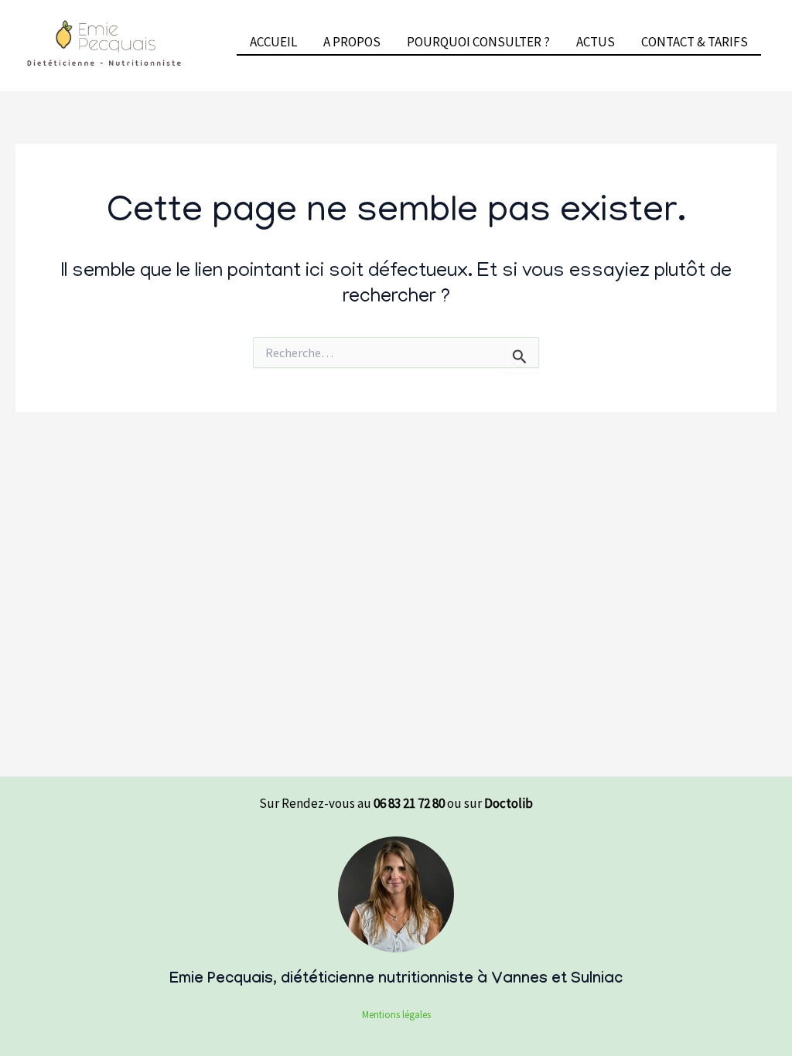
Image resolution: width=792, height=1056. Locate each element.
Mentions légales (396, 1014)
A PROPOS (352, 41)
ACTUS (595, 41)
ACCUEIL (273, 41)
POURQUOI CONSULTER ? (478, 41)
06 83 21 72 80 (409, 803)
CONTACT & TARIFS (694, 41)
